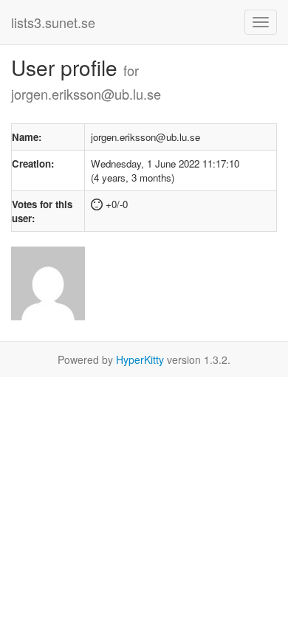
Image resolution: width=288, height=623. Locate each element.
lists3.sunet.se (53, 22)
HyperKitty (140, 359)
